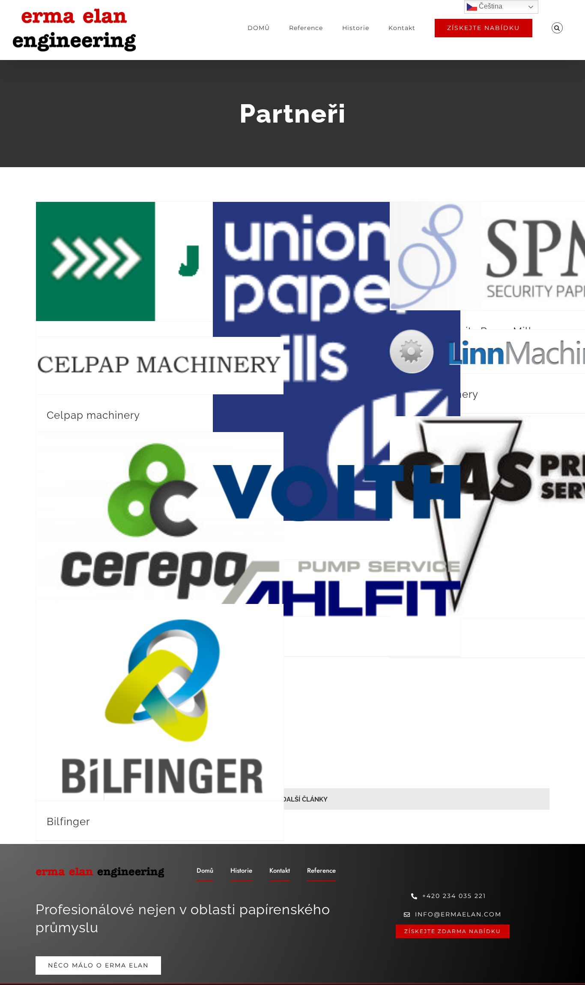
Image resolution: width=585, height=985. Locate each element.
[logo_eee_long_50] (100, 870)
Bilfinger (68, 821)
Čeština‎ (489, 6)
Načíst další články (292, 799)
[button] (557, 28)
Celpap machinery (93, 415)
